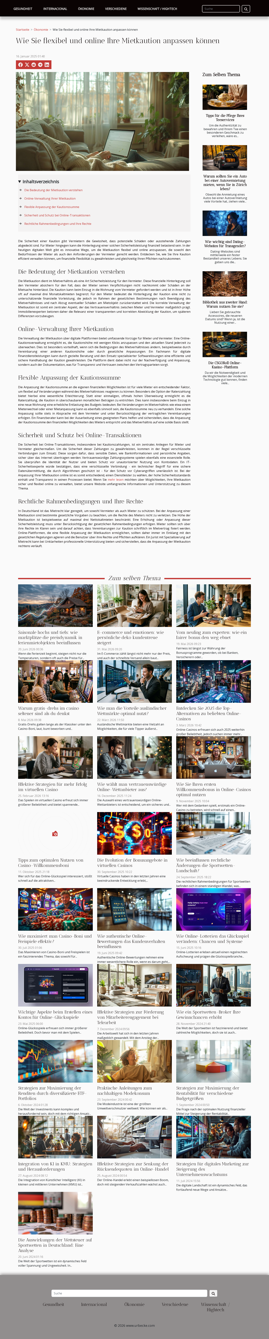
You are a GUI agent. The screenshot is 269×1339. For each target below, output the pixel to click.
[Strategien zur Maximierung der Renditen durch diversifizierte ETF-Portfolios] (55, 1061)
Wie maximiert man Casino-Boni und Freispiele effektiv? (55, 938)
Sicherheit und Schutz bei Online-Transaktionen (57, 215)
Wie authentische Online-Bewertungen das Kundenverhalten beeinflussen (131, 941)
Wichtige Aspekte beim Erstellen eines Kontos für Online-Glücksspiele (55, 1014)
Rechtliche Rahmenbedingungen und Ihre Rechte (57, 224)
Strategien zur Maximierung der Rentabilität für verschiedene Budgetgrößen (207, 1093)
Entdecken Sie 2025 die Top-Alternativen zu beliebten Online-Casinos (209, 713)
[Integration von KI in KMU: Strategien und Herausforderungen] (55, 1137)
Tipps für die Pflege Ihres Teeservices (225, 118)
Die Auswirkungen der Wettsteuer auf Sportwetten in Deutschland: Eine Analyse (55, 1245)
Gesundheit (23, 9)
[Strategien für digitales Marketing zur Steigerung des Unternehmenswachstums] (213, 1137)
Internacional (55, 9)
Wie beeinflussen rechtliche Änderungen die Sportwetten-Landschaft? (205, 865)
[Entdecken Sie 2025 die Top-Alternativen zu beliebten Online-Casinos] (213, 681)
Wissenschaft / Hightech (157, 9)
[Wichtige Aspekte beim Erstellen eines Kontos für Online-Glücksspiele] (55, 985)
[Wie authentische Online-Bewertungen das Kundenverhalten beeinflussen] (134, 909)
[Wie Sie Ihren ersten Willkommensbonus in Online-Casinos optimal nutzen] (213, 757)
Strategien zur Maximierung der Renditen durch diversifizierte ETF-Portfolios (52, 1093)
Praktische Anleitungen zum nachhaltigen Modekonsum (124, 1090)
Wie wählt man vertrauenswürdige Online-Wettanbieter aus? (131, 787)
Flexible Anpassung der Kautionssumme (51, 207)
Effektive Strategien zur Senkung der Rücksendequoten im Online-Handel (133, 1166)
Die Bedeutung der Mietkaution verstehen (53, 190)
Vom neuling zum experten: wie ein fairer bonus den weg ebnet (211, 635)
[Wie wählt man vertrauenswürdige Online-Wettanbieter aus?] (134, 757)
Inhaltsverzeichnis (41, 181)
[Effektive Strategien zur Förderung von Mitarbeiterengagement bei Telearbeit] (134, 985)
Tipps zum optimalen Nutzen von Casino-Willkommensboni (50, 862)
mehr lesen (116, 480)
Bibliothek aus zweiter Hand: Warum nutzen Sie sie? (225, 304)
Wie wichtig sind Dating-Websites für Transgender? (225, 244)
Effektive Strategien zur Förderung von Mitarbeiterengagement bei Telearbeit (130, 1017)
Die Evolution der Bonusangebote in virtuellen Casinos (132, 862)
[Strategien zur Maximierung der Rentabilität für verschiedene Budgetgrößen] (213, 1061)
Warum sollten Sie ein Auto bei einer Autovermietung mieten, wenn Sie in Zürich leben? (225, 182)
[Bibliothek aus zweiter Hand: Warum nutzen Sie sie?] (225, 284)
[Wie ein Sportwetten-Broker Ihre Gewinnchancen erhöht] (213, 985)
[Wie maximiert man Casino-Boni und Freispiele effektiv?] (55, 909)
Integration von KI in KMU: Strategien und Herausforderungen (55, 1166)
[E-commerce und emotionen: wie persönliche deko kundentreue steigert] (134, 605)
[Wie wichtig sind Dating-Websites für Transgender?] (225, 223)
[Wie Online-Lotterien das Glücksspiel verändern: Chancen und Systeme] (213, 909)
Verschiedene (116, 9)
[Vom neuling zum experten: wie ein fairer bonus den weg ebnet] (213, 605)
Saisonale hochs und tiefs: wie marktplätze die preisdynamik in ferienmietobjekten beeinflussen (50, 638)
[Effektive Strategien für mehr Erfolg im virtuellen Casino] (55, 757)
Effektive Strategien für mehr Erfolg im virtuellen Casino (52, 787)
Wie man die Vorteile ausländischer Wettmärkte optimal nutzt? (132, 711)
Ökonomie (86, 9)
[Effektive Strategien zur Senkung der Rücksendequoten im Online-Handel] (134, 1137)
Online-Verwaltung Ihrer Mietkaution (50, 198)
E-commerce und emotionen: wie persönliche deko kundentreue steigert (130, 638)
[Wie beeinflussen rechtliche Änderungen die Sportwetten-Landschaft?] (213, 833)
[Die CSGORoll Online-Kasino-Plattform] (225, 344)
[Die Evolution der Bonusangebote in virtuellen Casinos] (134, 833)
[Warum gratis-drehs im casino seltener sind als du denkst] (55, 681)
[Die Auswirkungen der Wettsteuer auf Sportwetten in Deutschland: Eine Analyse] (55, 1213)
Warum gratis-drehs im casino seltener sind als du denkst (48, 711)
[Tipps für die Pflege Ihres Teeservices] (225, 97)
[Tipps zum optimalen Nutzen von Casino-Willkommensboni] (55, 833)
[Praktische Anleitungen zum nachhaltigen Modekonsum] (134, 1061)
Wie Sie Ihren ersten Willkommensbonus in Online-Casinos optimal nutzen (213, 789)
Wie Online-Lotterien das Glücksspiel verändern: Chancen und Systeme (212, 938)
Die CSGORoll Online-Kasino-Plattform (225, 365)
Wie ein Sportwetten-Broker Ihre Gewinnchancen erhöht (208, 1014)
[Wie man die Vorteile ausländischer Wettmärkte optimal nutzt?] (134, 681)
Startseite (22, 30)
